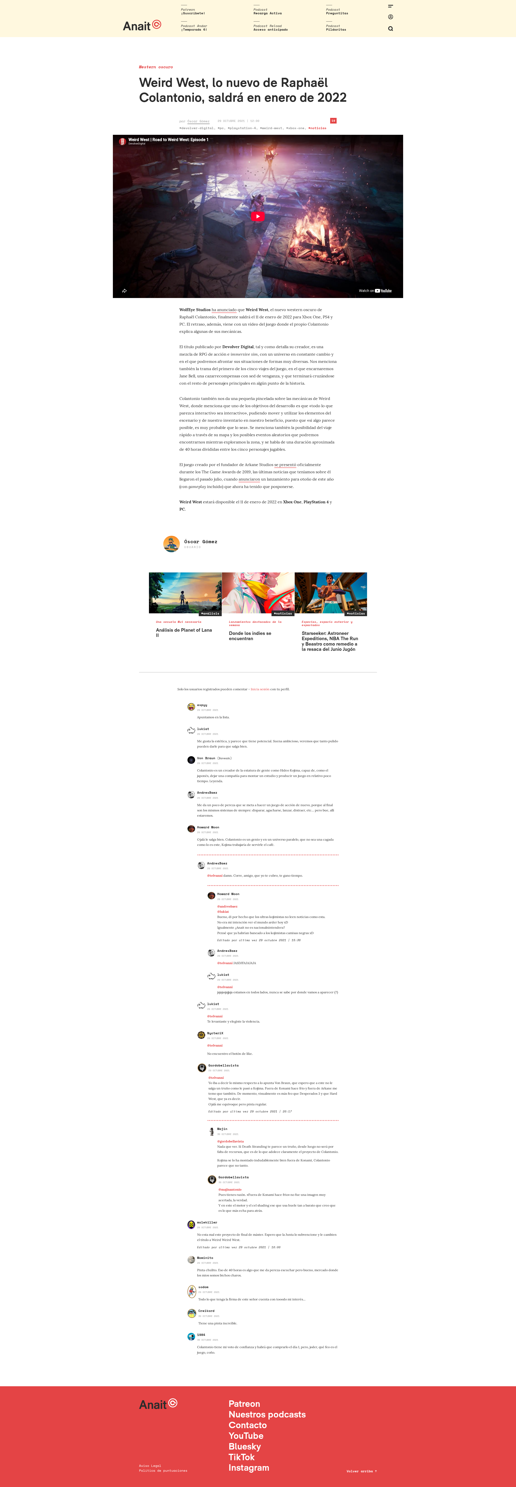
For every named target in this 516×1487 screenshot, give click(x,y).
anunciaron (249, 479)
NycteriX (215, 1033)
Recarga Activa (268, 13)
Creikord (206, 1310)
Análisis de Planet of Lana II (184, 632)
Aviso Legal (150, 1465)
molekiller (207, 1222)
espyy (202, 704)
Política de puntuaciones (163, 1470)
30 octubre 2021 (227, 1134)
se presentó (285, 464)
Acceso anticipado (271, 29)
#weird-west (271, 128)
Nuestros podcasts (267, 1414)
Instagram (249, 1467)
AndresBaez (207, 792)
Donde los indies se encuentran (250, 635)
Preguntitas (337, 13)
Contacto (248, 1424)
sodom (203, 1287)
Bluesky (245, 1446)
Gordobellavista (223, 1065)
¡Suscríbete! (193, 13)
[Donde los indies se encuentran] (258, 592)
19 (333, 120)
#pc (221, 128)
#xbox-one (295, 128)
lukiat (203, 728)
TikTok (242, 1456)
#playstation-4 (242, 128)
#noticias (317, 128)
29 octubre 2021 (207, 710)
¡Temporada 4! (194, 29)
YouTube (246, 1435)
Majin (222, 1128)
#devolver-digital (196, 128)
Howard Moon (208, 827)
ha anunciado (224, 309)
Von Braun (214, 758)
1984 (201, 1334)
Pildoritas (336, 29)
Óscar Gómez (198, 121)
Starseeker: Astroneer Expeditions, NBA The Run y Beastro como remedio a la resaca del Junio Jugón (330, 641)
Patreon (244, 1403)
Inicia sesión (260, 689)
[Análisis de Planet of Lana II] (185, 592)
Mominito (205, 1257)
